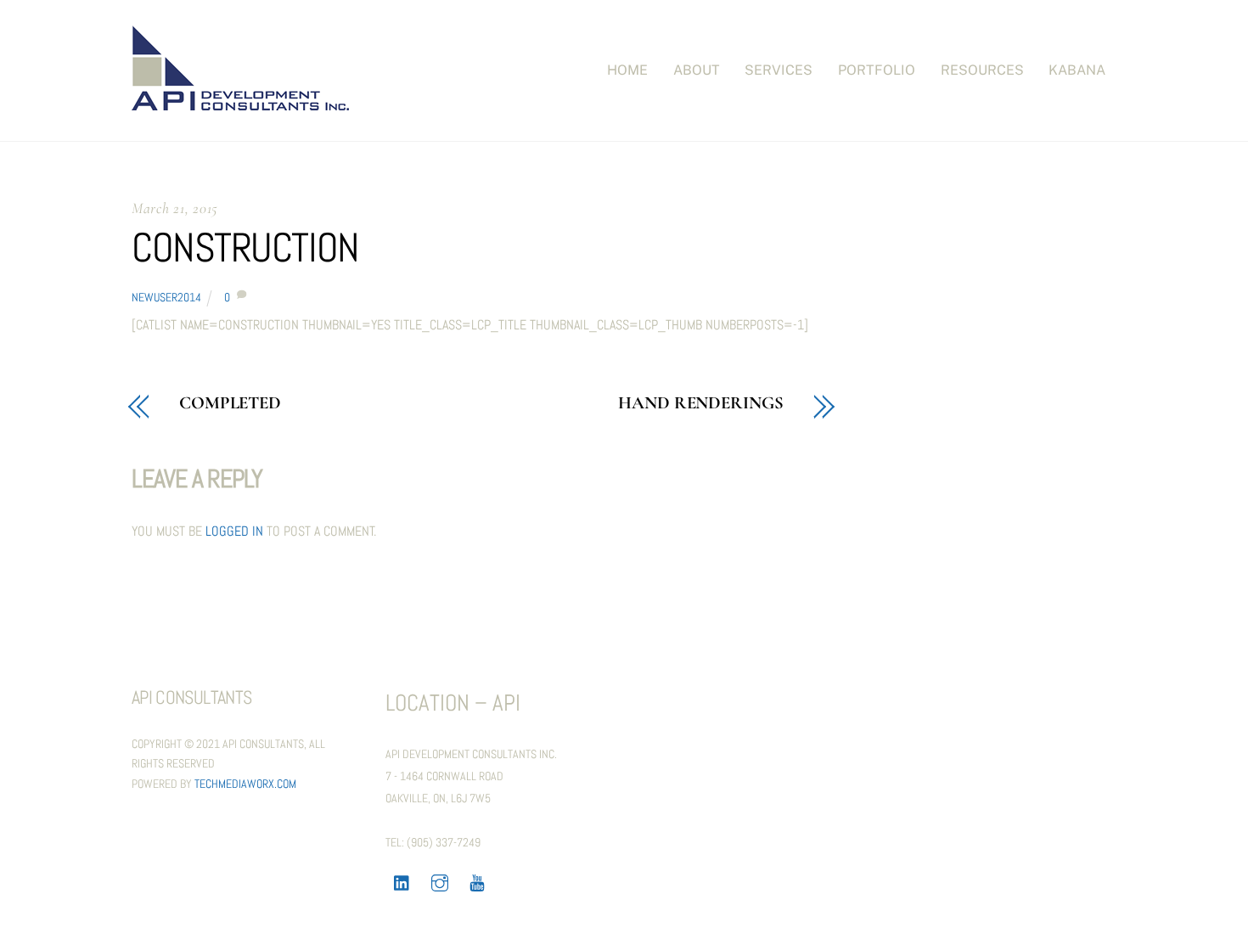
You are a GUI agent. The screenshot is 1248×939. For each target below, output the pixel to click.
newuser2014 (166, 297)
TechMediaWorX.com (245, 783)
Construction (245, 247)
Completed (230, 404)
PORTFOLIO (876, 70)
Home (627, 70)
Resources (982, 70)
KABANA (1076, 70)
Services (778, 70)
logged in (234, 531)
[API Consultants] (240, 101)
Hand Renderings (700, 404)
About (696, 70)
